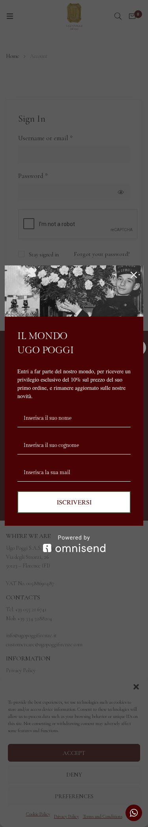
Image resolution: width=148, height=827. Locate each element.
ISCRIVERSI (74, 502)
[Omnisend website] (74, 544)
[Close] (133, 274)
